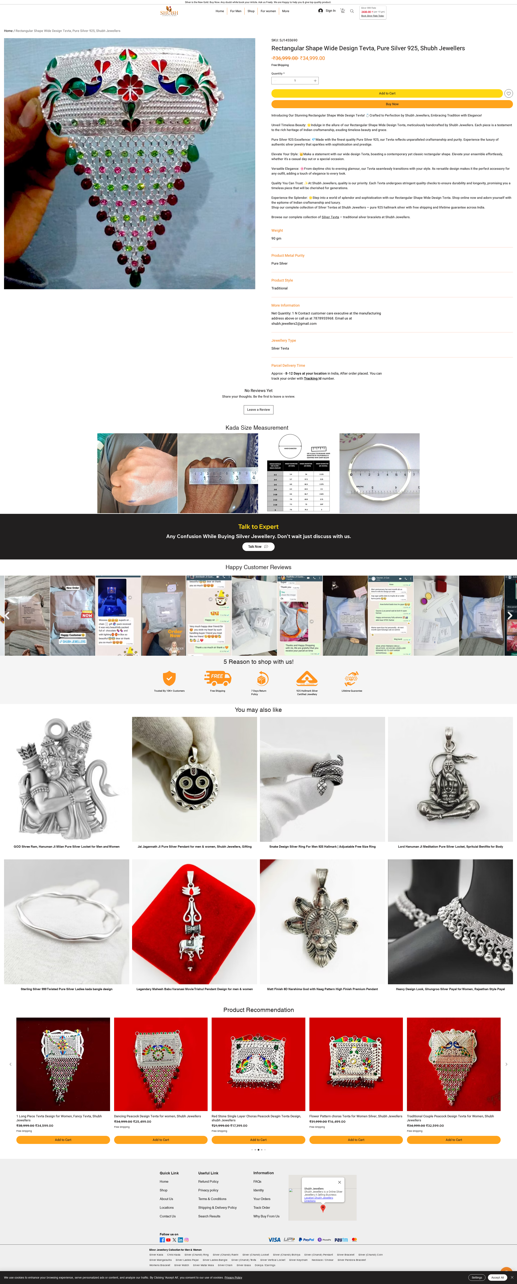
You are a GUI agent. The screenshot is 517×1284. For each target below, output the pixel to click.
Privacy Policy (233, 1277)
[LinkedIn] (180, 1239)
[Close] (512, 1277)
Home (8, 30)
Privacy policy (208, 1190)
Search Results (209, 1216)
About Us (166, 1199)
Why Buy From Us (266, 1216)
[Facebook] (162, 1239)
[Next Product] (506, 1064)
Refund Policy (208, 1181)
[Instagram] (186, 1239)
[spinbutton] (295, 80)
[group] (258, 1080)
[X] (174, 1239)
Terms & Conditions (212, 1199)
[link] (343, 10)
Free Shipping (280, 65)
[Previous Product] (10, 1064)
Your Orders (261, 1199)
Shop (163, 1190)
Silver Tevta (330, 217)
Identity (258, 1190)
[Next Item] (510, 616)
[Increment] (315, 80)
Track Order (261, 1208)
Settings (477, 1277)
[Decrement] (274, 80)
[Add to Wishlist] (508, 93)
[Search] (352, 11)
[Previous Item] (7, 616)
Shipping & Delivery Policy (217, 1208)
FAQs (257, 1181)
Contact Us (168, 1216)
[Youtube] (168, 1239)
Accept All (497, 1277)
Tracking (311, 378)
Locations (167, 1208)
